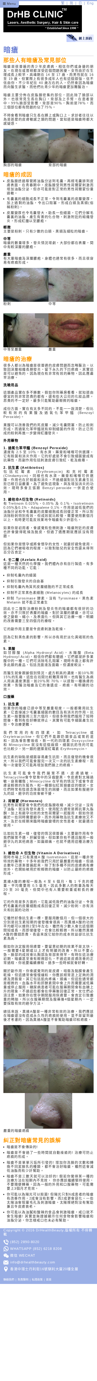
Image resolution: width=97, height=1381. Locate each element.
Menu (11, 3)
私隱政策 (37, 1279)
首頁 (48, 1279)
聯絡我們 (8, 1279)
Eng (90, 3)
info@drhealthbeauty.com (32, 1262)
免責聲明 (23, 1279)
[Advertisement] (48, 1332)
